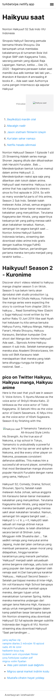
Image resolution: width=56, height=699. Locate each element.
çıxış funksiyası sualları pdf (17, 657)
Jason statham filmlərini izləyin (26, 132)
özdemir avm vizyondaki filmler (20, 654)
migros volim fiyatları (14, 661)
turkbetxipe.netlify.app (18, 4)
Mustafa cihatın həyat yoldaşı (25, 677)
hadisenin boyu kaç (13, 650)
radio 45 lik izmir (12, 647)
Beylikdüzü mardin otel (21, 119)
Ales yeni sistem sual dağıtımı (25, 665)
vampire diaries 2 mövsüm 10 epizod (23, 643)
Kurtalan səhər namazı (21, 138)
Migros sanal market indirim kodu (28, 671)
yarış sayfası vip (11, 639)
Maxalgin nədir (16, 125)
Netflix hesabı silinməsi (21, 144)
